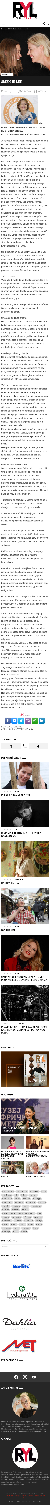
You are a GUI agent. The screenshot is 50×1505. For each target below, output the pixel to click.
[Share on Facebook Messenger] (14, 721)
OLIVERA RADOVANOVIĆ (15, 729)
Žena (16, 1232)
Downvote (38, 746)
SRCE (14, 1224)
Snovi (6, 1224)
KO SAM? (5, 1176)
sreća (23, 1224)
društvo (34, 1195)
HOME (11, 1502)
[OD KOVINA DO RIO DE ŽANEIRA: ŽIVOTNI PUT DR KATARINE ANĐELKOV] (12, 1142)
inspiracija (31, 1202)
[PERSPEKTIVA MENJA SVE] (25, 775)
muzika (6, 1217)
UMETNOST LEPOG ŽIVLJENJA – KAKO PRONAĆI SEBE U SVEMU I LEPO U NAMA (24, 978)
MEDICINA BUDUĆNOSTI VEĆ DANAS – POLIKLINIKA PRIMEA (37, 1153)
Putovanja (8, 1221)
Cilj (17, 1195)
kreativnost (37, 1206)
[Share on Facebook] (8, 721)
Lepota (16, 1210)
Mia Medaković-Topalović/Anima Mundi (19, 1213)
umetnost (7, 1228)
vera (36, 1228)
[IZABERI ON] (25, 906)
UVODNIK (19, 879)
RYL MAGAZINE (23, 1502)
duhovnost (8, 1199)
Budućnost (8, 1195)
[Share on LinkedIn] (42, 721)
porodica (17, 1217)
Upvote (11, 746)
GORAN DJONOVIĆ (12, 727)
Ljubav (25, 1210)
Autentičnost (22, 1191)
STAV (17, 791)
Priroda (28, 1217)
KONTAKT (37, 1502)
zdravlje (7, 1232)
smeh (33, 729)
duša (18, 1199)
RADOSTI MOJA (10, 882)
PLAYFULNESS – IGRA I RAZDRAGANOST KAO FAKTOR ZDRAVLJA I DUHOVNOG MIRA (24, 1029)
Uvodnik (27, 1228)
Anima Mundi (9, 1191)
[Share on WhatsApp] (35, 721)
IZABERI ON (8, 929)
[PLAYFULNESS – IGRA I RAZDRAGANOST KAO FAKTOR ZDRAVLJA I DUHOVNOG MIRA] (25, 1003)
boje (44, 1191)
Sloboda (29, 1221)
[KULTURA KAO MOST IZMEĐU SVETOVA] (25, 1116)
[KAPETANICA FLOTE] (37, 1167)
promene (38, 1217)
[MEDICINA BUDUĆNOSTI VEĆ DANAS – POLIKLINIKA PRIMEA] (37, 1142)
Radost (18, 1221)
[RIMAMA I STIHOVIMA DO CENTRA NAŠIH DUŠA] (25, 813)
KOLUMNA (19, 1023)
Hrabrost (19, 1202)
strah (31, 1224)
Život (25, 1232)
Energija (37, 1199)
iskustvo (43, 1202)
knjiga (26, 1206)
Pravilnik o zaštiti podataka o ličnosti (19, 1496)
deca (25, 1195)
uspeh (17, 1228)
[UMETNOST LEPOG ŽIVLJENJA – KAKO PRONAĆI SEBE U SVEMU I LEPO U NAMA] (25, 953)
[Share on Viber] (28, 721)
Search (46, 1247)
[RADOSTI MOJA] (25, 859)
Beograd (35, 1191)
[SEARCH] (48, 24)
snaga (39, 1221)
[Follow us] (44, 24)
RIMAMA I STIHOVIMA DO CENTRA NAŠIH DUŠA (21, 834)
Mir (40, 1213)
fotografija (8, 1202)
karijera (17, 1206)
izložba (6, 1206)
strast (40, 1224)
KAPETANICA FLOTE (35, 1176)
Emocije (27, 1199)
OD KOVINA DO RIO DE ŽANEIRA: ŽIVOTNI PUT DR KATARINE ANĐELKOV (12, 1154)
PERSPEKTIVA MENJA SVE (15, 794)
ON (16, 829)
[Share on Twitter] (21, 721)
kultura (6, 1210)
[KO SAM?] (12, 1167)
